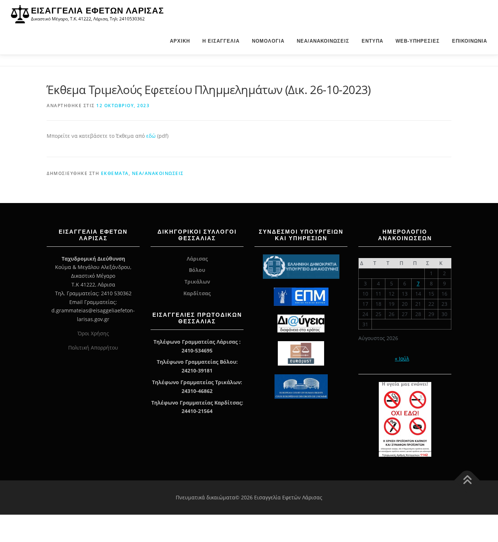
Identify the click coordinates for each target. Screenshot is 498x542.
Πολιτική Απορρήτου (93, 347)
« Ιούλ (402, 358)
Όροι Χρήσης (93, 333)
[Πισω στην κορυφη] (467, 481)
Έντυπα (372, 41)
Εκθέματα (115, 173)
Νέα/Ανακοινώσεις (323, 41)
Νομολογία (268, 41)
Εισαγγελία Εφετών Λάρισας (97, 10)
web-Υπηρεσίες (418, 41)
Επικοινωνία (469, 41)
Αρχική (180, 41)
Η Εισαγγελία (221, 41)
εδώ (151, 135)
